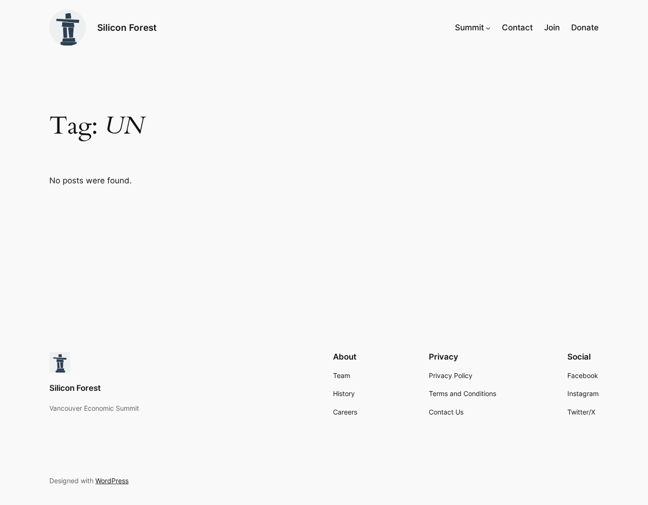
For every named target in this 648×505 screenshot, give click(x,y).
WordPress (112, 481)
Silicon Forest (127, 27)
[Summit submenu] (488, 27)
